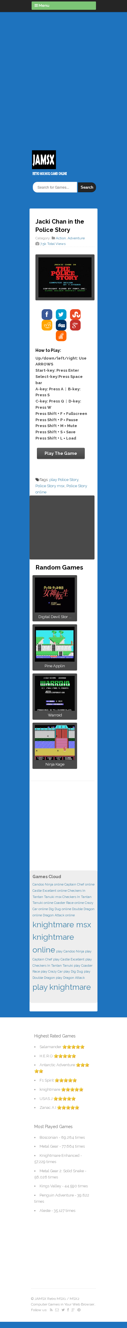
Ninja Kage (54, 764)
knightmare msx (61, 924)
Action (61, 238)
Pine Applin (55, 666)
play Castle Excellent (68, 959)
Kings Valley (50, 1186)
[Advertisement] (63, 78)
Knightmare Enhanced (59, 1155)
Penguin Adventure (57, 1195)
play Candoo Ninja (70, 951)
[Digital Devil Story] (55, 610)
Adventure (76, 238)
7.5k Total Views (53, 244)
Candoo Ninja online (48, 884)
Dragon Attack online (59, 915)
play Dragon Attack (70, 977)
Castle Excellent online (49, 890)
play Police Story (63, 479)
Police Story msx (50, 486)
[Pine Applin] (55, 659)
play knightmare (61, 987)
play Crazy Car (52, 971)
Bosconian (49, 1137)
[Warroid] (55, 709)
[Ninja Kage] (55, 758)
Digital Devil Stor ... (54, 617)
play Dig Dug (73, 971)
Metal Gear (49, 1146)
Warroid (55, 715)
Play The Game (61, 453)
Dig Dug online (60, 909)
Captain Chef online (79, 884)
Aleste (45, 1210)
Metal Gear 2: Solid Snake (62, 1171)
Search (87, 187)
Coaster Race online (69, 902)
